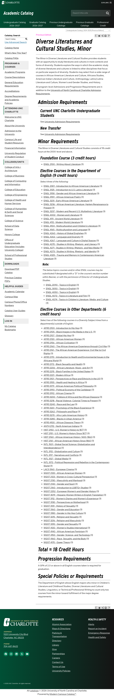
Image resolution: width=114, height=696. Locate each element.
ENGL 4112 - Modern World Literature (62, 222)
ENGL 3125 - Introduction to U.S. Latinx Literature (68, 190)
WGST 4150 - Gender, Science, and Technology (67, 535)
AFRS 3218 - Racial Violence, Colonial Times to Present (71, 400)
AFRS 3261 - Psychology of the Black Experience (67, 408)
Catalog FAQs (11, 58)
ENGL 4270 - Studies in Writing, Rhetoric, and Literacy (70, 244)
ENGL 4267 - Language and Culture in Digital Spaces (70, 240)
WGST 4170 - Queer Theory (57, 542)
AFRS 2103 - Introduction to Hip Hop (61, 328)
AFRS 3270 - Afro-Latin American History (64, 415)
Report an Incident (97, 628)
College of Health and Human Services (15, 202)
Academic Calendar (14, 291)
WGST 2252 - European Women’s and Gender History (70, 491)
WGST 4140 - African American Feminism (64, 531)
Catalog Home (12, 48)
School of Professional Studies (16, 257)
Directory (56, 640)
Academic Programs (15, 72)
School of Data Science (12, 228)
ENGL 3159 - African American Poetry (62, 197)
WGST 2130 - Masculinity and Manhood (63, 480)
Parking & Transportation (59, 635)
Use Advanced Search (16, 42)
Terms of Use (58, 666)
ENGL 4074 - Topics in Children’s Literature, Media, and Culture (77, 299)
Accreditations (12, 91)
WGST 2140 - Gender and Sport (59, 484)
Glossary (9, 316)
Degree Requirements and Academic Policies (15, 99)
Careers (56, 658)
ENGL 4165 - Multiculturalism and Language (65, 229)
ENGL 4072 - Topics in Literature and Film (66, 296)
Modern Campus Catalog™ (63, 694)
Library (55, 645)
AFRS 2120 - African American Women (63, 339)
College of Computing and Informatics (15, 183)
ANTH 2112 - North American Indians (61, 426)
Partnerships (58, 653)
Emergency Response (99, 633)
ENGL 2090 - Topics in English (61, 285)
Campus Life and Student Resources (14, 141)
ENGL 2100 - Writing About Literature (62, 164)
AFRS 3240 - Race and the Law (59, 404)
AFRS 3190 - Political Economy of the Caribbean (67, 389)
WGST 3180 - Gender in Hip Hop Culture (63, 513)
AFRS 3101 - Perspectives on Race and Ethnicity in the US (72, 378)
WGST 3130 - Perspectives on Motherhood (65, 502)
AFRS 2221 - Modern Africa (57, 375)
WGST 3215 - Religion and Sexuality (61, 517)
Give (54, 649)
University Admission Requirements (62, 121)
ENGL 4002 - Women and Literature (61, 215)
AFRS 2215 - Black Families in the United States (67, 371)
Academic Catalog (19, 13)
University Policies (61, 671)
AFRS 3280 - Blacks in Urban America (62, 419)
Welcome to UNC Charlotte (13, 119)
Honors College (12, 234)
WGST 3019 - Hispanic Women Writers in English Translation (73, 495)
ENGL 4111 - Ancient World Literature (62, 218)
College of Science (14, 220)
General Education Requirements (14, 84)
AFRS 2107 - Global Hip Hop (57, 335)
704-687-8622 (11, 646)
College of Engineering (16, 195)
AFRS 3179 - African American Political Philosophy (68, 386)
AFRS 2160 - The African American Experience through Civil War (75, 346)
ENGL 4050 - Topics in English (61, 292)
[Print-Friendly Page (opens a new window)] (105, 35)
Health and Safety (97, 637)
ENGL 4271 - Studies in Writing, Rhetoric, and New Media (71, 248)
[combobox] (88, 30)
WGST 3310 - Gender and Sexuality (61, 524)
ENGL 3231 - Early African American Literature (66, 200)
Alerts (91, 624)
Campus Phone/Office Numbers (16, 304)
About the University (15, 125)
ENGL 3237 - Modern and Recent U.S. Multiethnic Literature (73, 211)
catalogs (34, 690)
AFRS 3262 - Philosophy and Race (60, 411)
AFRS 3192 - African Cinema (58, 393)
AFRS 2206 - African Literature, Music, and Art (67, 368)
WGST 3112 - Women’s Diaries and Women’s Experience (71, 498)
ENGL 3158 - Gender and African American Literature (70, 193)
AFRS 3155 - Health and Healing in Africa (64, 382)
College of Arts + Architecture (13, 169)
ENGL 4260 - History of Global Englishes (64, 233)
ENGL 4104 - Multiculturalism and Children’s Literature (71, 226)
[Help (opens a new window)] (108, 35)
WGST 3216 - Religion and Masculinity (62, 520)
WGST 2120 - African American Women (63, 473)
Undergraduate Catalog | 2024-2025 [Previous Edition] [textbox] (85, 30)
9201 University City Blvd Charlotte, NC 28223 (16, 636)
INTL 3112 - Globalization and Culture (62, 451)
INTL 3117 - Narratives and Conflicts (61, 455)
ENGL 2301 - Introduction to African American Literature (71, 186)
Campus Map (11, 296)
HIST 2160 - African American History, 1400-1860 (68, 437)
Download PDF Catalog (12, 271)
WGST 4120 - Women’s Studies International (65, 528)
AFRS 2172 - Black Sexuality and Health (63, 364)
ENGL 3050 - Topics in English (61, 288)
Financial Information (15, 148)
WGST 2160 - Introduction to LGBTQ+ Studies (66, 487)
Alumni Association (61, 624)
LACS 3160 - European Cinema (59, 469)
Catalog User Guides (15, 310)
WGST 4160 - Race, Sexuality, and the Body (65, 538)
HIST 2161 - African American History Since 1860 (67, 441)
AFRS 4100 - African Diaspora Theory (62, 422)
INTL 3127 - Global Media (56, 458)
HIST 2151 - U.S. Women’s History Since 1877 (65, 433)
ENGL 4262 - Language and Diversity (62, 237)
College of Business (14, 176)
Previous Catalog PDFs (13, 279)
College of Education (15, 189)
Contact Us (57, 662)
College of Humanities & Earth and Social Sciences (16, 212)
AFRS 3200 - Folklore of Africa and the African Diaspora (71, 397)
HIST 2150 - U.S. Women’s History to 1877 (64, 430)
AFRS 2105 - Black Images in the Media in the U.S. (68, 332)
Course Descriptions (15, 77)
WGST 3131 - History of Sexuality (59, 506)
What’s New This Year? (16, 53)
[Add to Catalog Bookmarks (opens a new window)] (99, 35)
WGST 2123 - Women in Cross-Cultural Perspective (69, 477)
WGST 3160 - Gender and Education (61, 509)
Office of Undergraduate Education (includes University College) (14, 245)
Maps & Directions (61, 628)
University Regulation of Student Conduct (15, 155)
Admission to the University (13, 133)
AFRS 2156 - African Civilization (59, 342)
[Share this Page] (102, 35)
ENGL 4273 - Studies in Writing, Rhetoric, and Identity (70, 251)
